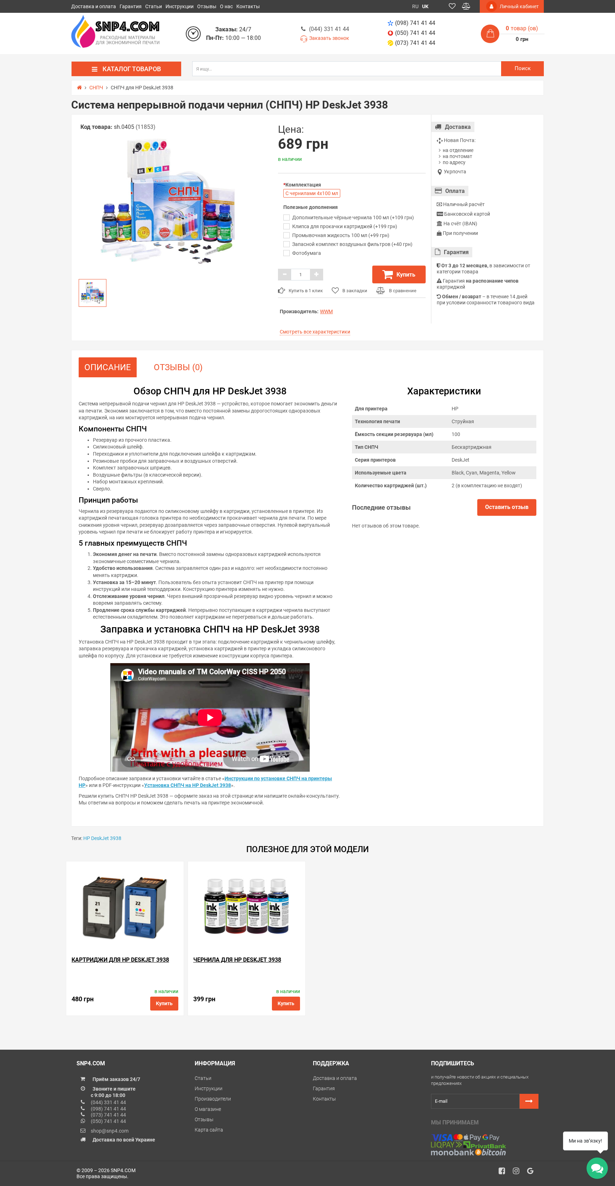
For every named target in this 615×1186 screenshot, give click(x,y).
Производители (213, 1099)
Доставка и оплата (93, 6)
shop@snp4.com (109, 1131)
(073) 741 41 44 (415, 43)
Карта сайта (209, 1130)
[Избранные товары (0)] (452, 6)
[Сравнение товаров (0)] (466, 6)
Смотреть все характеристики (315, 332)
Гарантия (131, 6)
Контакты (248, 6)
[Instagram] (518, 1173)
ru (415, 6)
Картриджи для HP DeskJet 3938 (120, 959)
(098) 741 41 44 (415, 23)
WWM (326, 311)
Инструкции (179, 6)
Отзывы (206, 6)
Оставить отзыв (507, 507)
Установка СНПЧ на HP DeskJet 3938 (187, 785)
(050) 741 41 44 (415, 33)
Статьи (153, 6)
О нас (226, 6)
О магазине (208, 1109)
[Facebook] (504, 1173)
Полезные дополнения (310, 207)
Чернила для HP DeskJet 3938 (237, 959)
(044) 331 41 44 (329, 29)
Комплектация (303, 185)
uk (425, 6)
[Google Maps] (532, 1173)
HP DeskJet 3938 (102, 838)
